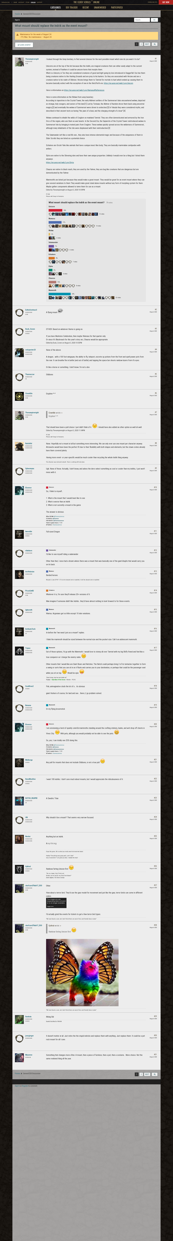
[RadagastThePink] (76, 214)
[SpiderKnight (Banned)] (50, 262)
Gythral (28, 866)
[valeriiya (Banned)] (57, 273)
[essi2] (53, 273)
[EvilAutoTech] (76, 297)
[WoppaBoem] (57, 250)
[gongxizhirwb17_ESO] (50, 285)
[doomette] (99, 297)
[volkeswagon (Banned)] (60, 250)
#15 (155, 609)
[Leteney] (60, 273)
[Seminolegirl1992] (70, 214)
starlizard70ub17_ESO (33, 886)
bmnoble (28, 531)
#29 (155, 1016)
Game (15, 2)
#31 (155, 1054)
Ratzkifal (28, 443)
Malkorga (29, 760)
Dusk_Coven (30, 329)
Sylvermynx (29, 469)
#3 (156, 329)
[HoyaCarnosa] (70, 285)
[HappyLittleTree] (83, 226)
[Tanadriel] (53, 285)
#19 (155, 705)
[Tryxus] (50, 297)
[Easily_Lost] (63, 214)
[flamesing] (53, 262)
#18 (155, 686)
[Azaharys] (60, 297)
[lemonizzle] (89, 297)
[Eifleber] (83, 214)
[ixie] (50, 250)
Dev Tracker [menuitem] (72, 7)
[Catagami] (80, 226)
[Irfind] (66, 214)
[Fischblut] (63, 226)
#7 (156, 412)
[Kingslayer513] (86, 297)
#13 (155, 571)
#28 (155, 925)
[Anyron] (66, 226)
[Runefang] (50, 238)
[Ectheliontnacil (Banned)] (19, 312)
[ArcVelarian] (57, 226)
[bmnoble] (19, 534)
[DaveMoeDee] (19, 782)
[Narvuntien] (63, 285)
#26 (155, 866)
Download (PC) (152, 2)
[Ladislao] (73, 226)
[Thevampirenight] (19, 61)
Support (39, 2)
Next (147, 44)
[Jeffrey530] (57, 297)
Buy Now (165, 2)
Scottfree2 (29, 686)
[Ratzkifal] (19, 446)
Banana (28, 705)
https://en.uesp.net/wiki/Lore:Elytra (60, 162)
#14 (155, 590)
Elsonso (28, 488)
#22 (155, 779)
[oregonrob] (112, 297)
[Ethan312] (106, 297)
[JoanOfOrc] (53, 297)
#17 (155, 648)
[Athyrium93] (93, 214)
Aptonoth (28, 610)
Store (28, 2)
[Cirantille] (19, 396)
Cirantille (28, 393)
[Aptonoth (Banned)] (89, 226)
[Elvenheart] (60, 214)
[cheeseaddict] (50, 214)
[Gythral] (19, 869)
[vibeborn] (66, 250)
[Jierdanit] (53, 238)
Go (154, 20)
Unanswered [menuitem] (100, 7)
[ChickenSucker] (66, 285)
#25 (155, 836)
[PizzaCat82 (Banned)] (70, 262)
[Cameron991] (70, 297)
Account (21, 2)
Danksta (28, 1017)
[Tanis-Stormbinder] (53, 250)
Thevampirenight (32, 59)
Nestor (28, 836)
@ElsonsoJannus (59, 516)
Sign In (17, 20)
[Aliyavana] (50, 273)
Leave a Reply (25, 45)
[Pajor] (93, 297)
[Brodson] (73, 297)
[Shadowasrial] (70, 226)
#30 (155, 1035)
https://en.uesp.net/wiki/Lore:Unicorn (118, 83)
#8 (156, 443)
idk (26, 817)
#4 (156, 349)
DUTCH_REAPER (31, 798)
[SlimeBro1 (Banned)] (73, 285)
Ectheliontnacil (31, 310)
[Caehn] (50, 226)
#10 (155, 487)
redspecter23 (30, 350)
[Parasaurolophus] (57, 285)
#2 (156, 309)
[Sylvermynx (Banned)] (19, 471)
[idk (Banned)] (19, 820)
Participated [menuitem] (117, 7)
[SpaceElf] (86, 214)
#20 (155, 724)
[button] (155, 44)
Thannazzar (29, 374)
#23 (155, 798)
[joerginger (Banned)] (19, 1038)
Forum (33, 2)
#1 (156, 59)
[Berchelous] (96, 214)
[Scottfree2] (19, 689)
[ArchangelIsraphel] (80, 214)
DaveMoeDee (30, 779)
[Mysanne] (19, 1057)
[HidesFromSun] (53, 226)
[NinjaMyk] (63, 297)
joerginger (29, 1036)
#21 (155, 760)
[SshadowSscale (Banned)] (76, 226)
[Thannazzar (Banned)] (19, 377)
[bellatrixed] (57, 214)
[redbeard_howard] (60, 262)
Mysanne (28, 1055)
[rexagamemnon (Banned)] (96, 297)
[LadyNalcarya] (60, 226)
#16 (155, 629)
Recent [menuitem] (86, 7)
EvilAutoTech (30, 629)
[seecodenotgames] (89, 214)
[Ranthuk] (109, 297)
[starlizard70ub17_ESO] (19, 888)
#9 (156, 468)
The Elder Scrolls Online (87, 2)
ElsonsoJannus (57, 525)
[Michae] (63, 262)
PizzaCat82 (29, 591)
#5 (156, 374)
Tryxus (27, 648)
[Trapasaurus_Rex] (80, 297)
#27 (155, 885)
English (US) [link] (5, 2)
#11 (155, 531)
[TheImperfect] (60, 285)
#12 (155, 550)
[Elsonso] (53, 214)
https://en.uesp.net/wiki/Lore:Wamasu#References (84, 90)
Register (25, 1086)
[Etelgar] (66, 262)
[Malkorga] (19, 762)
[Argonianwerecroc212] (86, 226)
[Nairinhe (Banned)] (57, 262)
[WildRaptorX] (83, 297)
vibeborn (28, 551)
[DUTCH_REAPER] (19, 801)
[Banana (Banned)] (66, 297)
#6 (156, 393)
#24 (155, 817)
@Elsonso (56, 518)
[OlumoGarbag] (103, 297)
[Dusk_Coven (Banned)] (19, 331)
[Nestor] (19, 839)
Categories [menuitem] (55, 7)
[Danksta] (19, 1019)
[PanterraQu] (93, 226)
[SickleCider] (73, 214)
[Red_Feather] (63, 250)
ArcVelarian (29, 572)
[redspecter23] (19, 352)
